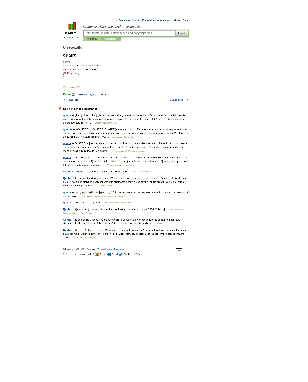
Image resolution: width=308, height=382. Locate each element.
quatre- (67, 129)
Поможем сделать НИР (92, 94)
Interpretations (111, 39)
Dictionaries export (71, 254)
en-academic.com (71, 37)
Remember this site (129, 20)
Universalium (91, 39)
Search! (182, 33)
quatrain (73, 99)
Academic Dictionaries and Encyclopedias (112, 27)
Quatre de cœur (72, 171)
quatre (67, 115)
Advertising (119, 249)
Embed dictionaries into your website (161, 20)
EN (184, 20)
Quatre (67, 178)
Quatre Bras (176, 99)
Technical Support (105, 249)
